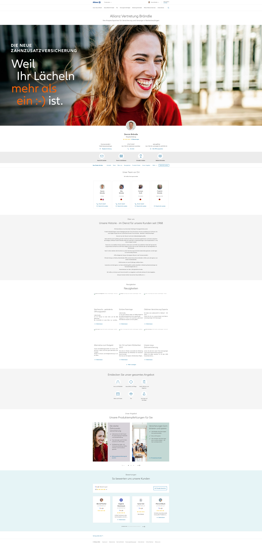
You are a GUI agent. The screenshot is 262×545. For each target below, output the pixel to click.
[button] (131, 125)
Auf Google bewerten (160, 488)
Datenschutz (112, 542)
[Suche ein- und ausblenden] (168, 8)
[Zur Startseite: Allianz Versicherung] (97, 2)
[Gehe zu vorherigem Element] (118, 526)
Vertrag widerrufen (97, 536)
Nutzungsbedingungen (130, 542)
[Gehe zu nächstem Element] (144, 526)
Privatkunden (107, 2)
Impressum (104, 542)
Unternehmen (141, 542)
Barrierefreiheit (120, 542)
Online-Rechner (149, 542)
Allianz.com (157, 542)
